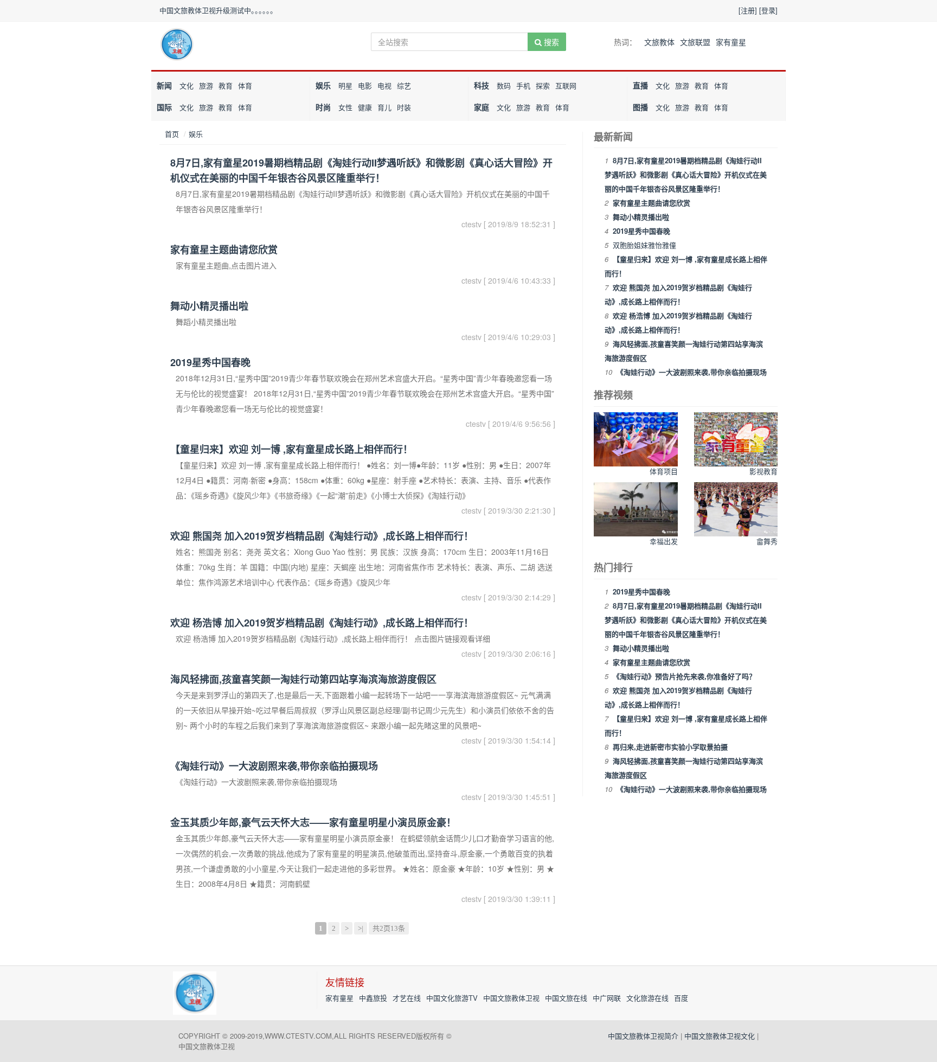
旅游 (206, 85)
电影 (365, 85)
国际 (164, 106)
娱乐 (323, 85)
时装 (404, 107)
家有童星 (731, 41)
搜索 (550, 41)
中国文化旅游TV (452, 998)
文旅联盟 (695, 41)
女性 (345, 107)
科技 (481, 85)
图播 (640, 106)
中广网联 (607, 998)
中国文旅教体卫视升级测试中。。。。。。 (218, 10)
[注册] (748, 10)
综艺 (404, 85)
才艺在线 (407, 998)
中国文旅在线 (566, 998)
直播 (640, 85)
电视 (384, 85)
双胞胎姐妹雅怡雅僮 (644, 245)
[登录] (768, 10)
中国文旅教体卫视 (511, 998)
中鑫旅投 (373, 998)
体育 (245, 85)
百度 (681, 998)
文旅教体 (659, 41)
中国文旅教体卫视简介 (643, 1036)
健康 (365, 107)
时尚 (323, 106)
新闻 (164, 85)
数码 (504, 85)
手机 (523, 85)
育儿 (384, 107)
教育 (226, 85)
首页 (172, 134)
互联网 (565, 85)
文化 (186, 85)
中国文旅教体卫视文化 (719, 1036)
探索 (543, 85)
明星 (345, 85)
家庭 (481, 106)
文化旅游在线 (647, 998)
